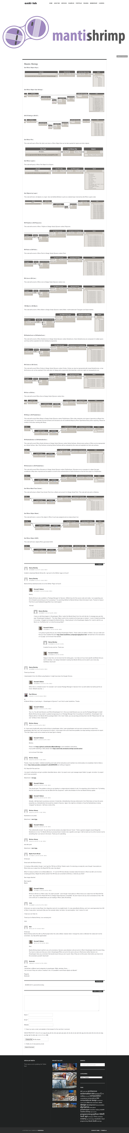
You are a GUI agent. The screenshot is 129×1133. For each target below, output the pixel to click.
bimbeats (97, 1094)
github (94, 1107)
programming (86, 1114)
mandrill (102, 1109)
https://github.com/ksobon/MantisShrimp (48, 746)
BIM (93, 1093)
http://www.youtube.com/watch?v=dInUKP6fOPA (42, 765)
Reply (45, 569)
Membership (93, 3)
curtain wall (82, 1102)
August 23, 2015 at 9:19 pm (40, 785)
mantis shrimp (85, 1111)
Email (26, 1020)
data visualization (94, 1102)
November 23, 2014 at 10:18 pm (55, 644)
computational (83, 1098)
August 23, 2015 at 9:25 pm (40, 797)
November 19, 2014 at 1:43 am (36, 580)
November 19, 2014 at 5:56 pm (36, 669)
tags (87, 1119)
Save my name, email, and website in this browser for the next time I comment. (48, 1029)
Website (26, 1025)
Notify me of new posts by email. (35, 1044)
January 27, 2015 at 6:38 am (36, 696)
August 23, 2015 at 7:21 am (35, 841)
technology (91, 1119)
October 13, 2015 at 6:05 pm (41, 890)
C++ (102, 1093)
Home (50, 3)
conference (99, 1100)
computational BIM (93, 1098)
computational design (88, 1100)
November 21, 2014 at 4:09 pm (51, 629)
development (91, 1105)
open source (93, 1111)
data (88, 1102)
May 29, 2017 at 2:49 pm (39, 943)
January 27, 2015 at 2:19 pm (40, 708)
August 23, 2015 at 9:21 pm (40, 826)
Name (26, 1015)
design (83, 1104)
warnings (99, 1121)
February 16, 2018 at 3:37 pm (36, 963)
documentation (100, 1105)
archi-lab (85, 1091)
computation (95, 1095)
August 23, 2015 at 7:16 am (35, 759)
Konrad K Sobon (39, 589)
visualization (97, 1119)
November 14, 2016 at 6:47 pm (36, 905)
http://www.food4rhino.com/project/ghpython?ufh (72, 634)
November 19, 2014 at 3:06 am (41, 591)
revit (101, 1113)
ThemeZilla (104, 1130)
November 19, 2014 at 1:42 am (36, 569)
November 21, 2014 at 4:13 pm (41, 683)
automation (85, 1093)
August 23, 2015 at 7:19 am (35, 812)
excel (91, 1107)
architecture (92, 1091)
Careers (101, 3)
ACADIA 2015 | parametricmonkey (34, 985)
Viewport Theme (95, 1130)
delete (100, 1102)
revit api (84, 1116)
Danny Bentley (33, 568)
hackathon (92, 1109)
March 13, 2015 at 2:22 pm (35, 725)
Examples (71, 3)
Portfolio (79, 3)
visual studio (92, 1121)
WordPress (41, 1130)
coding (82, 1096)
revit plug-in (91, 1116)
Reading (85, 3)
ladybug (98, 1109)
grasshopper (85, 1109)
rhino (95, 1116)
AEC (81, 1091)
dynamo (84, 1107)
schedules (100, 1116)
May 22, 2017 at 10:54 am (35, 928)
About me (57, 3)
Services (64, 3)
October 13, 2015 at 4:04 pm (36, 855)
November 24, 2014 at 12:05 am (55, 654)
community (87, 1096)
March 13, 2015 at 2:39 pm (40, 739)
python (95, 1113)
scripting (83, 1118)
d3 (86, 1102)
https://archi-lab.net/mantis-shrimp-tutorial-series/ (67, 748)
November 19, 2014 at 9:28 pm (46, 613)
